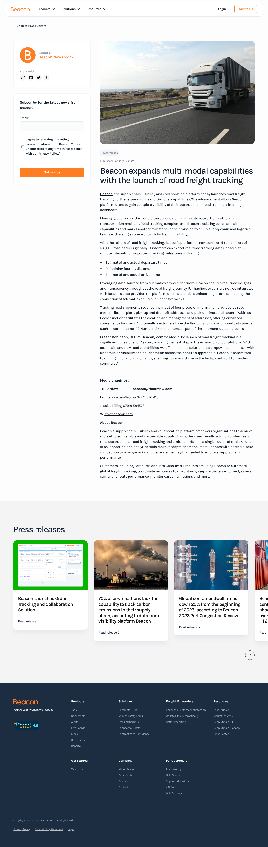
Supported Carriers (177, 781)
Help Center (173, 775)
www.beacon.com (118, 414)
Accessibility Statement (49, 829)
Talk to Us (246, 9)
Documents (78, 716)
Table (74, 710)
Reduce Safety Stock (131, 716)
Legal (71, 829)
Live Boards (78, 728)
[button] (46, 9)
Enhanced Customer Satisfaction (186, 710)
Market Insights (223, 716)
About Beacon (127, 769)
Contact (123, 787)
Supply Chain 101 (223, 722)
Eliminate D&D (128, 710)
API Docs (171, 787)
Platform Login (175, 769)
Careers (123, 781)
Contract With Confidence (134, 734)
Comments (78, 740)
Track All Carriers (129, 722)
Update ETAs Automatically (182, 716)
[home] (20, 9)
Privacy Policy (48, 153)
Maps (74, 734)
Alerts (74, 722)
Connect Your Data (129, 728)
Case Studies (221, 710)
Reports (76, 746)
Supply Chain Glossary (226, 728)
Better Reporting (176, 722)
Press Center (221, 734)
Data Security (174, 793)
